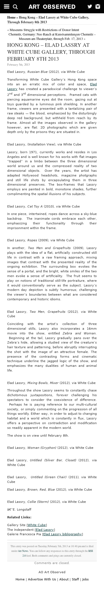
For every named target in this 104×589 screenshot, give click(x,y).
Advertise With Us (42, 579)
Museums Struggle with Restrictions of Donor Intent (44, 29)
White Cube (37, 525)
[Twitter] (88, 6)
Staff (75, 579)
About (64, 579)
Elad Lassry (45, 530)
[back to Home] (52, 6)
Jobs (85, 579)
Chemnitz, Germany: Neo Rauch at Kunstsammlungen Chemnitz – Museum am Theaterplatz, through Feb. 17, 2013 (52, 36)
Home (11, 17)
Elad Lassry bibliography (62, 534)
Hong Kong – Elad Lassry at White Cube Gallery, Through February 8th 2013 (51, 51)
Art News (23, 551)
